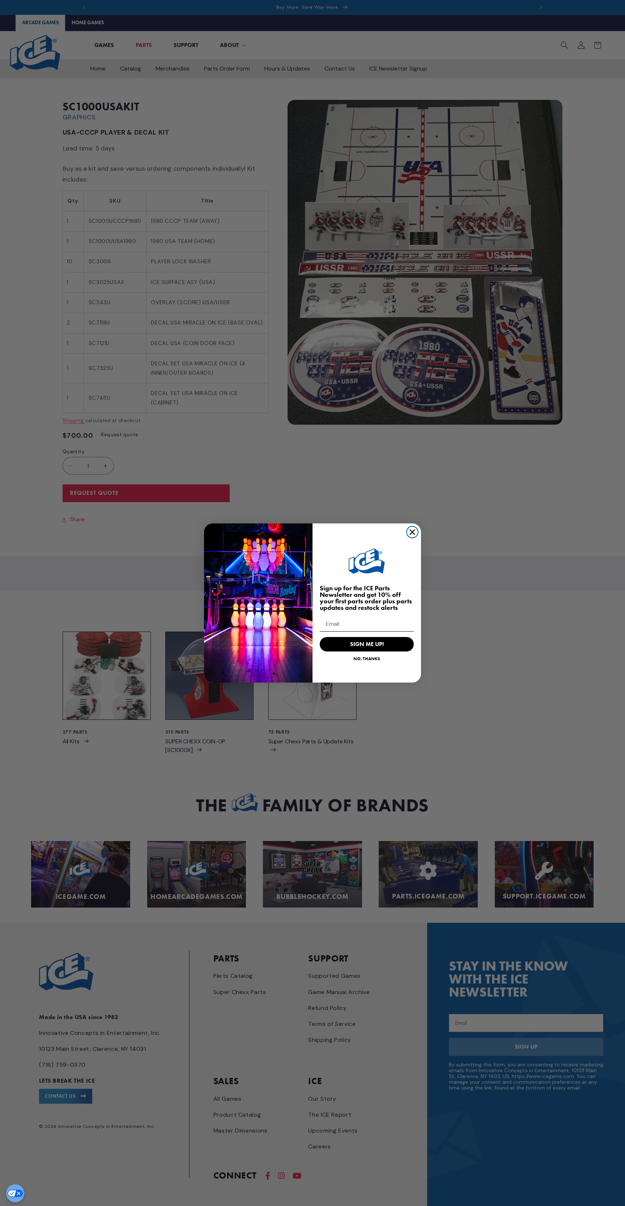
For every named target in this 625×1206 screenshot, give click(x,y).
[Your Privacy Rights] (15, 1193)
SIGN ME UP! (367, 644)
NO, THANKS (366, 658)
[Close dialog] (412, 532)
